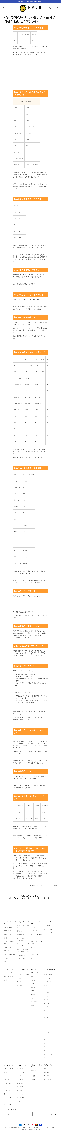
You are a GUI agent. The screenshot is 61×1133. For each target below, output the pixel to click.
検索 (5, 962)
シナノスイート (21, 1094)
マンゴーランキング (9, 973)
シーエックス (34, 1009)
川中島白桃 (34, 991)
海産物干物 (34, 1070)
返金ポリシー (37, 1127)
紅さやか (19, 985)
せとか (46, 1043)
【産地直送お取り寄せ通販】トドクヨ (16, 1127)
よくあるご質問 (8, 934)
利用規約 (6, 958)
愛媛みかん (47, 1068)
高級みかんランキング (23, 931)
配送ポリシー (25, 1129)
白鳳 (32, 976)
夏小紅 (5, 980)
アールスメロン (48, 929)
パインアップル (21, 1079)
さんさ (19, 1101)
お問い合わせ (7, 947)
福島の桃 (46, 1072)
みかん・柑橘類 (48, 974)
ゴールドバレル (35, 931)
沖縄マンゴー (47, 1079)
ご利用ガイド (7, 931)
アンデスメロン (48, 925)
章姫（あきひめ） (8, 1094)
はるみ (46, 1021)
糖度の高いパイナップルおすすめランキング (23, 950)
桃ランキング (34, 973)
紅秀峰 (19, 981)
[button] (3, 8)
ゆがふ (32, 958)
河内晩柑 (46, 1057)
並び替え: (32, 885)
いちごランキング (8, 1068)
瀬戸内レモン (47, 981)
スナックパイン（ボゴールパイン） (36, 942)
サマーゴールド (35, 951)
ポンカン (46, 1003)
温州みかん (47, 978)
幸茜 (32, 998)
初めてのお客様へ (8, 927)
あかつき (33, 980)
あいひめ (46, 985)
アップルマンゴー (8, 976)
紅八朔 (46, 1018)
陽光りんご (20, 1090)
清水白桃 (33, 987)
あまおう (6, 1072)
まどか (32, 983)
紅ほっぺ (6, 1086)
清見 (45, 1046)
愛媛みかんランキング (23, 934)
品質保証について (8, 951)
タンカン (46, 1010)
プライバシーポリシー (10, 954)
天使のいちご (7, 1083)
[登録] (30, 1114)
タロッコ (46, 1014)
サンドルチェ (34, 938)
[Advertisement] (30, 73)
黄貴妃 (32, 1005)
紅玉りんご (20, 1086)
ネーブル (46, 1007)
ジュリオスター (35, 947)
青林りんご (20, 1068)
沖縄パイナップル (49, 1076)
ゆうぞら (33, 994)
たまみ (46, 1025)
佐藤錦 (19, 978)
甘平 (45, 1039)
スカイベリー (7, 1097)
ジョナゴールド (21, 1097)
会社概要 (6, 938)
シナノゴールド (21, 1072)
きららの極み (34, 1001)
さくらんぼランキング (23, 974)
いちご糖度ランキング (23, 955)
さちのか (6, 1079)
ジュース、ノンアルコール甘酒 (36, 1075)
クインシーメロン (49, 932)
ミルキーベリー (8, 1105)
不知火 (46, 1028)
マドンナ (46, 992)
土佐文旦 (46, 1032)
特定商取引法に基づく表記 (10, 942)
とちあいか (7, 1101)
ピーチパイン (34, 927)
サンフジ (19, 1076)
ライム (46, 996)
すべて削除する (44, 898)
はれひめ (46, 989)
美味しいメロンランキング (23, 959)
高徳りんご (20, 1083)
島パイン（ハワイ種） (36, 934)
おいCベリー (7, 1076)
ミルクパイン (34, 954)
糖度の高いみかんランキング (23, 926)
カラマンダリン (48, 1054)
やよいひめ (7, 1090)
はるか (46, 1036)
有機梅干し (34, 1079)
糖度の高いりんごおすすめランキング (23, 939)
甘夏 (45, 1050)
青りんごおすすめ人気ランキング (23, 945)
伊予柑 (46, 1000)
